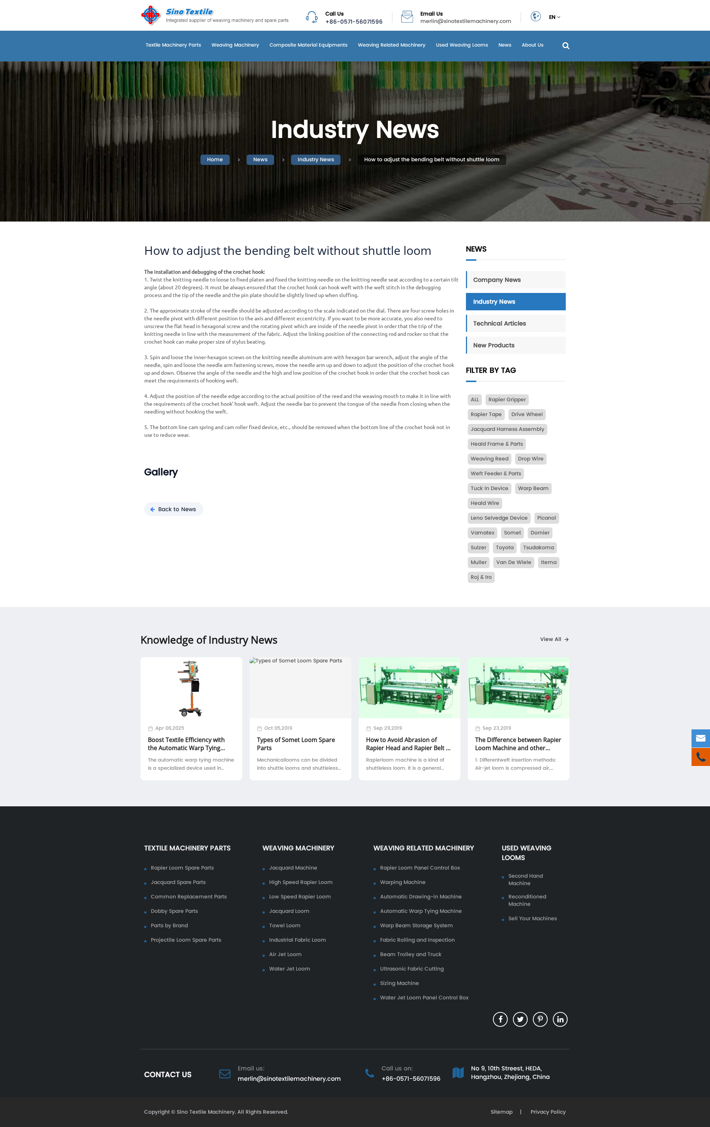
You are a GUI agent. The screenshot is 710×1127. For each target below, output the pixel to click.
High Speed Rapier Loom (301, 882)
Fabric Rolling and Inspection (417, 940)
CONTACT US (168, 1074)
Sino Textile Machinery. (206, 1112)
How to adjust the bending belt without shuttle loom (432, 159)
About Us (533, 44)
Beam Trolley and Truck (411, 954)
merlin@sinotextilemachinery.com (465, 21)
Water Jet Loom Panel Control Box (424, 998)
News (504, 44)
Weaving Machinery (235, 44)
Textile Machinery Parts (173, 44)
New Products (494, 345)
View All (550, 639)
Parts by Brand (169, 925)
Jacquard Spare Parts (178, 882)
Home (215, 159)
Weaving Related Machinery (392, 44)
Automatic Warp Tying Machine (421, 911)
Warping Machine (403, 882)
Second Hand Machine (525, 880)
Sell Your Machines (532, 918)
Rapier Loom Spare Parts (182, 868)
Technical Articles (499, 323)
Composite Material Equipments (309, 44)
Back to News (177, 509)
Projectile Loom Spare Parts (186, 940)
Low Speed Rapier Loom (300, 897)
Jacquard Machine (293, 868)
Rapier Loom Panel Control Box (420, 868)
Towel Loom (285, 925)
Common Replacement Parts (189, 897)
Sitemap (502, 1112)
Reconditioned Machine (527, 900)
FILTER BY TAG (491, 370)
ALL (475, 400)
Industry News (316, 159)
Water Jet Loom (289, 969)
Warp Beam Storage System (416, 925)
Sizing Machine (399, 983)
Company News (497, 279)
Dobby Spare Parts (174, 911)
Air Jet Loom (285, 954)
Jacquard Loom (289, 911)
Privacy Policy (547, 1112)
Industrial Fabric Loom (297, 940)
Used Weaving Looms (462, 44)
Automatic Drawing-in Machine (421, 897)
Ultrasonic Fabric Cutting (412, 969)
